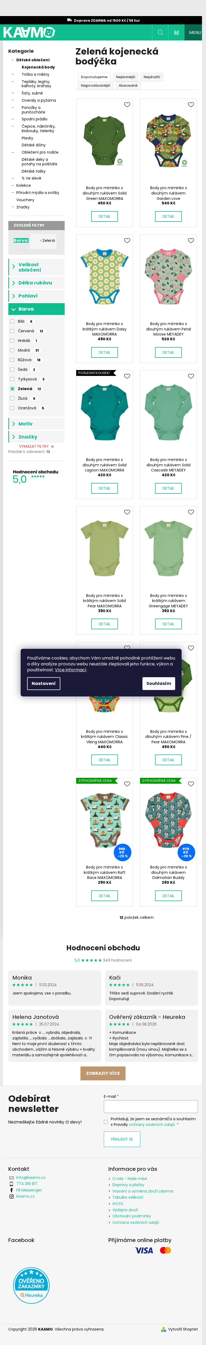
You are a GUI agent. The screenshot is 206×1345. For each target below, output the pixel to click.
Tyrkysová (31, 379)
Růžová (29, 360)
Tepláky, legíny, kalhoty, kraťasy (36, 84)
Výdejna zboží (125, 1210)
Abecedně (128, 85)
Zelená (48, 240)
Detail (105, 216)
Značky (23, 207)
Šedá (26, 369)
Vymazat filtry (34, 446)
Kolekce (23, 185)
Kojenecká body (38, 67)
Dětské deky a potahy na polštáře (39, 162)
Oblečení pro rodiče (40, 152)
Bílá (25, 321)
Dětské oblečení (33, 60)
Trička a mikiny (35, 74)
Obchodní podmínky (131, 1216)
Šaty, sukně (32, 93)
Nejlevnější (125, 76)
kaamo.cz (25, 1196)
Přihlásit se (122, 1139)
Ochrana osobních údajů (135, 1222)
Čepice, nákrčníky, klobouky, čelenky (39, 129)
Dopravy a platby (128, 1184)
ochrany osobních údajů (152, 1124)
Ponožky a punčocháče (33, 110)
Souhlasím (158, 683)
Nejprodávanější (95, 85)
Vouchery (25, 200)
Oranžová (31, 408)
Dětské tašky (34, 171)
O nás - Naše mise (129, 1178)
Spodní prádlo (34, 119)
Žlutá (26, 398)
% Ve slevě (31, 178)
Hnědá (27, 340)
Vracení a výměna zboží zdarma (142, 1191)
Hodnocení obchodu (103, 948)
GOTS (117, 1203)
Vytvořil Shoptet (183, 1329)
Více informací (70, 670)
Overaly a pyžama (39, 100)
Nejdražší (152, 76)
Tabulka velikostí (127, 1197)
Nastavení (44, 683)
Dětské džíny (34, 145)
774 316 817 (27, 1183)
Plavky (27, 138)
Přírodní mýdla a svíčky (37, 192)
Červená (30, 331)
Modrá (28, 350)
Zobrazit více (103, 1073)
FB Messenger (29, 1190)
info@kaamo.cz (31, 1177)
